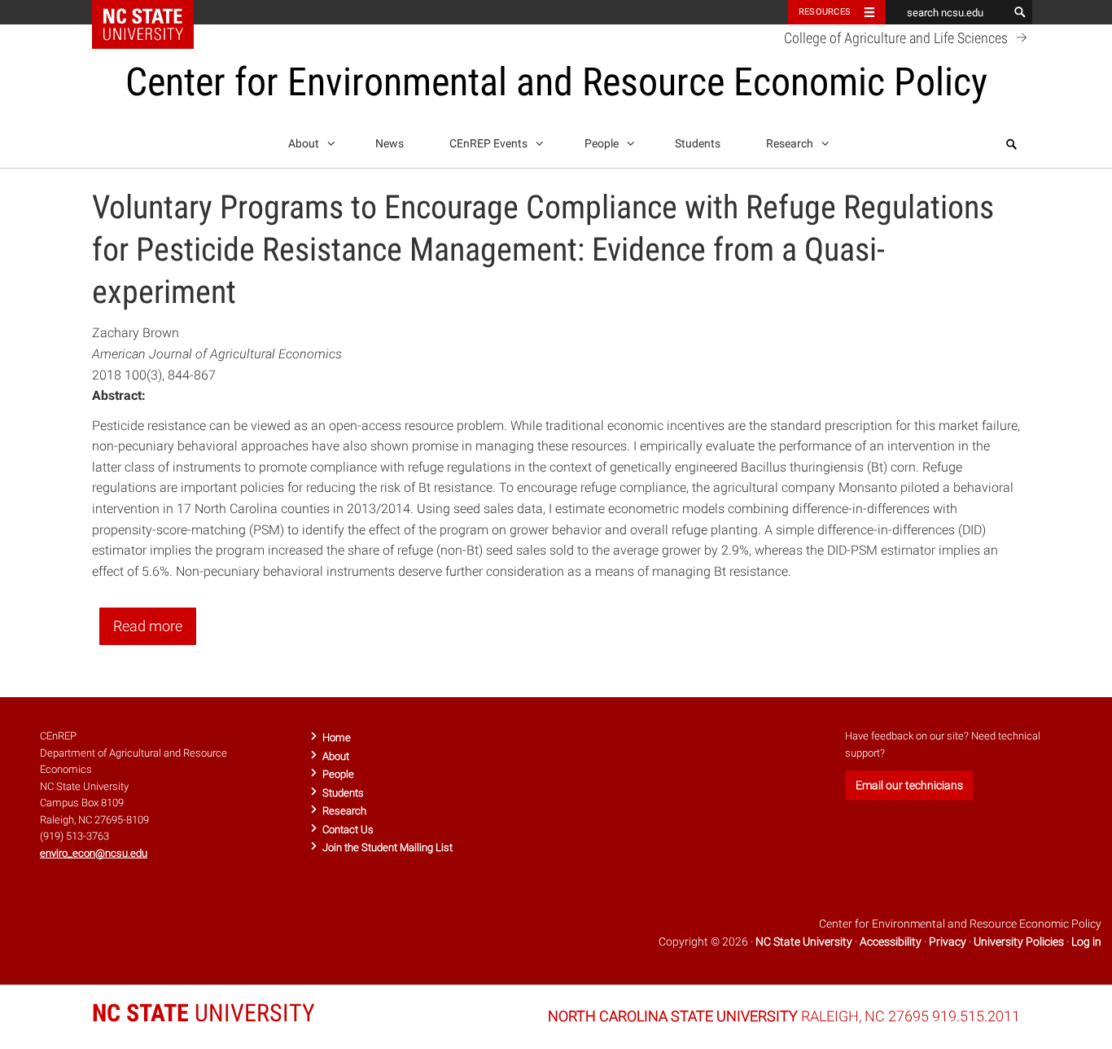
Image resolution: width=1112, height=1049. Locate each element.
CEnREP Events (489, 144)
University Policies (1019, 941)
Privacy (947, 941)
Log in (1086, 941)
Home (336, 737)
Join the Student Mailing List (387, 847)
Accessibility (891, 941)
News (389, 144)
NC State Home (153, 12)
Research (791, 144)
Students (697, 144)
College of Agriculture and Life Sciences (897, 38)
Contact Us (348, 829)
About (305, 144)
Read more (147, 625)
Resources (825, 12)
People (602, 144)
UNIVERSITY (203, 1013)
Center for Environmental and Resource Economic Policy (556, 82)
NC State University (803, 941)
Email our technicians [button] (909, 785)
